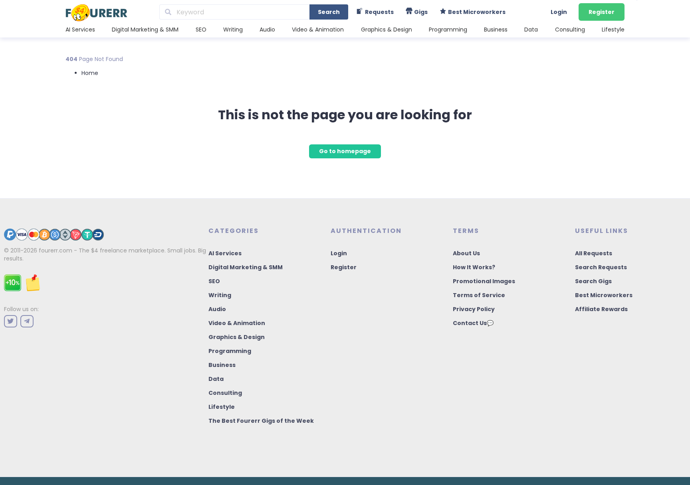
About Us (466, 253)
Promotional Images (484, 281)
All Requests (593, 253)
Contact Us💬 (473, 323)
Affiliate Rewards (601, 309)
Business (496, 30)
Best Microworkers (603, 295)
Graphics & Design (386, 30)
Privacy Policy (474, 309)
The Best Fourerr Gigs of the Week (261, 421)
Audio (267, 30)
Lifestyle (613, 30)
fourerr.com (55, 250)
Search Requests (601, 267)
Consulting (570, 30)
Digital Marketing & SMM (145, 30)
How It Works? (474, 267)
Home (89, 73)
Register (602, 12)
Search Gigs (593, 281)
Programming (448, 30)
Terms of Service (479, 295)
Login (559, 12)
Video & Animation (318, 30)
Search (329, 12)
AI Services (80, 30)
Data (531, 30)
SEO (201, 30)
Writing (233, 30)
